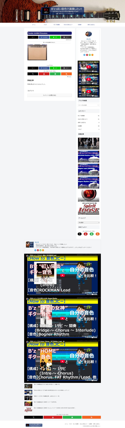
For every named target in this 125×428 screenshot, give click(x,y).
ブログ (88, 129)
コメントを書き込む (49, 95)
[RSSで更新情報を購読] (66, 73)
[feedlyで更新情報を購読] (55, 73)
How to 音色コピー (88, 119)
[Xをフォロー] (32, 73)
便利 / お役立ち (88, 122)
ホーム (66, 423)
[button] (66, 37)
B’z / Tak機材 (88, 115)
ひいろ (89, 39)
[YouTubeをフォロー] (44, 73)
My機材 (88, 126)
